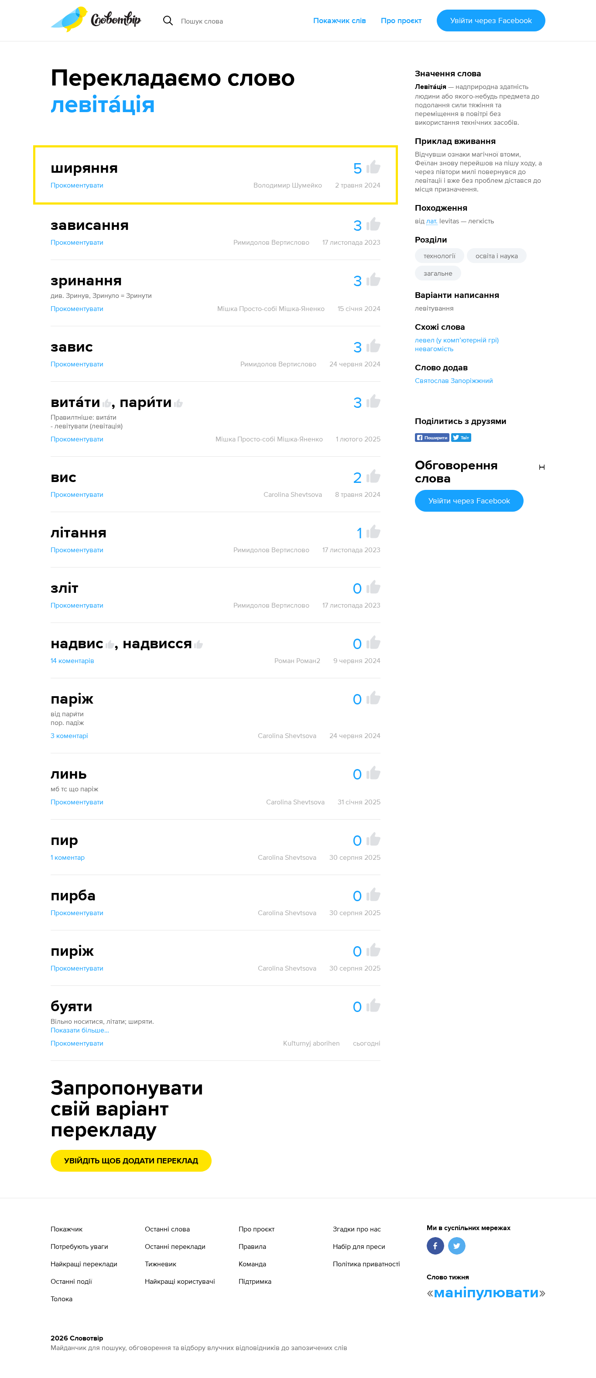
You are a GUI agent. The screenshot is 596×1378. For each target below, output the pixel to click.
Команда (252, 1264)
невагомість (434, 348)
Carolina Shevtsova (293, 494)
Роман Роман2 (297, 660)
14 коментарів (72, 660)
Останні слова (167, 1229)
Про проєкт (401, 20)
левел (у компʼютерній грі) (457, 340)
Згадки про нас (357, 1229)
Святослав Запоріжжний (454, 380)
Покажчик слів (339, 20)
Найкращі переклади (84, 1264)
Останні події (71, 1281)
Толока (61, 1299)
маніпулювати (486, 1293)
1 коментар (68, 857)
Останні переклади (175, 1246)
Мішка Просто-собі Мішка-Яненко (271, 308)
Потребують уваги (79, 1246)
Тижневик (160, 1264)
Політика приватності (366, 1264)
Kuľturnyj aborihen (311, 1043)
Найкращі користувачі (180, 1281)
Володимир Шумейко (287, 185)
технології (440, 256)
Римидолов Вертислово (271, 242)
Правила (252, 1246)
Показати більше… (80, 1030)
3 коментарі (69, 735)
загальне (438, 273)
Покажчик (66, 1229)
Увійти (491, 20)
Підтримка (255, 1281)
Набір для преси (359, 1246)
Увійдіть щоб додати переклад (131, 1161)
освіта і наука (497, 256)
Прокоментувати (77, 185)
